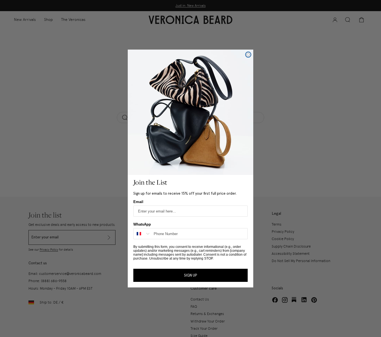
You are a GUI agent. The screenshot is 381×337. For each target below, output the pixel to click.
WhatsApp (142, 224)
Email (138, 202)
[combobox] (142, 233)
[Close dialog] (248, 54)
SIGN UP (190, 275)
